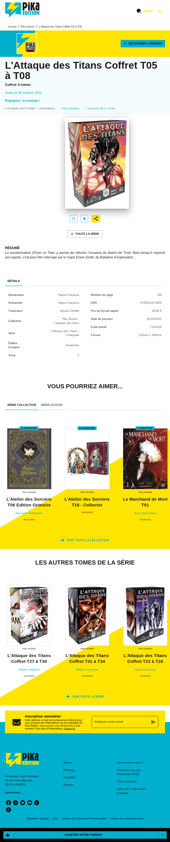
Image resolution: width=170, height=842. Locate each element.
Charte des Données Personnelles (84, 818)
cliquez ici (69, 728)
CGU (55, 818)
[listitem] (8, 802)
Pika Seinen (28, 26)
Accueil (12, 26)
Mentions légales (38, 818)
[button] (143, 43)
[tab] (13, 281)
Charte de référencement (126, 818)
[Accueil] (22, 10)
